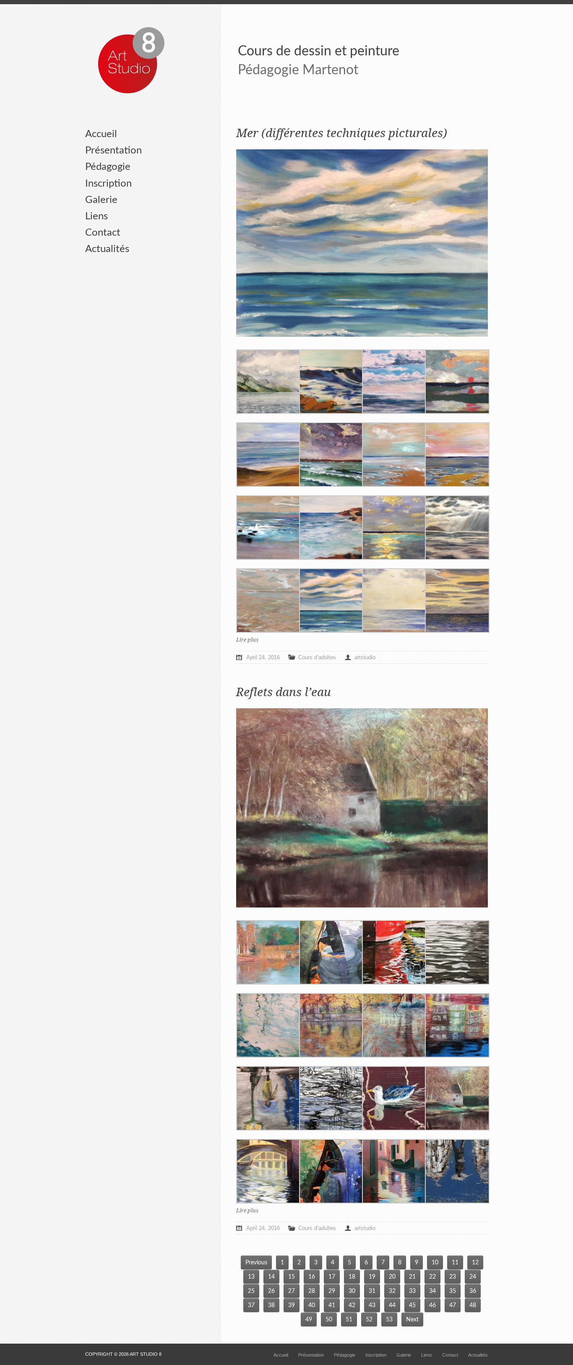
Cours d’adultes (317, 657)
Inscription (108, 184)
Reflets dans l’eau (283, 692)
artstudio (364, 657)
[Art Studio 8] (131, 61)
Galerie (101, 200)
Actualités (107, 249)
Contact (102, 233)
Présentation (113, 151)
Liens (96, 216)
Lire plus (247, 640)
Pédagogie (107, 167)
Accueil (101, 134)
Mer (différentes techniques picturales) (341, 133)
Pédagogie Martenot (298, 70)
